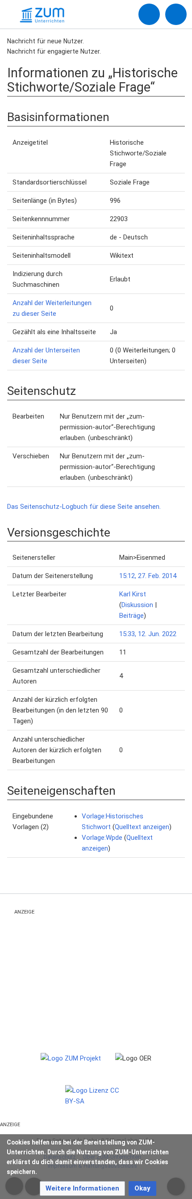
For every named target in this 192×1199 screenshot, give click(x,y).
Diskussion (137, 605)
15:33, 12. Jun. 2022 (147, 634)
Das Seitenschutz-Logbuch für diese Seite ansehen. (84, 507)
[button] (82, 1188)
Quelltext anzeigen (142, 827)
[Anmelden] (149, 14)
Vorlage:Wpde (102, 838)
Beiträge (131, 616)
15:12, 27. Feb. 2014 (147, 576)
